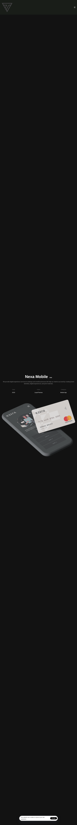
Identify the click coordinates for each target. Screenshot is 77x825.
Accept (53, 818)
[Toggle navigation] (63, 7)
